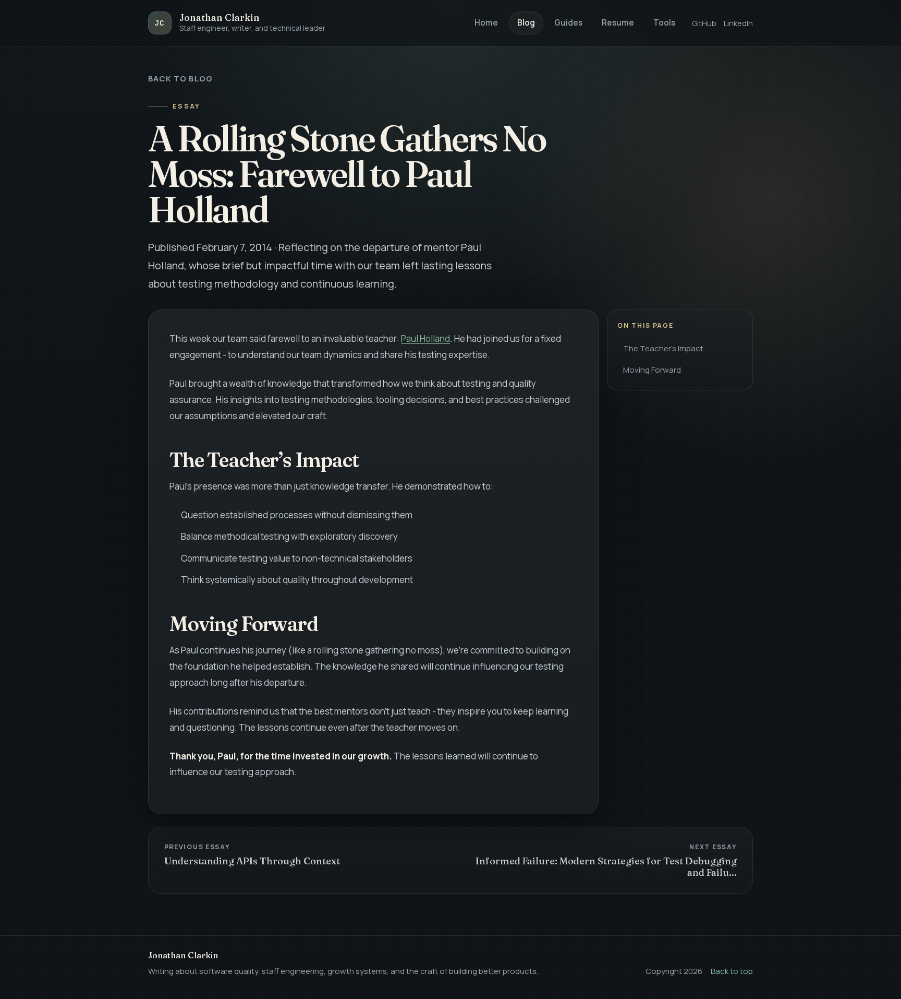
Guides (568, 22)
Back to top (732, 971)
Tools (664, 22)
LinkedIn (738, 23)
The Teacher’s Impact (663, 348)
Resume (618, 22)
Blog (526, 22)
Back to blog (180, 78)
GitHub (704, 23)
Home (486, 22)
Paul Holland (425, 338)
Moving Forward (652, 369)
